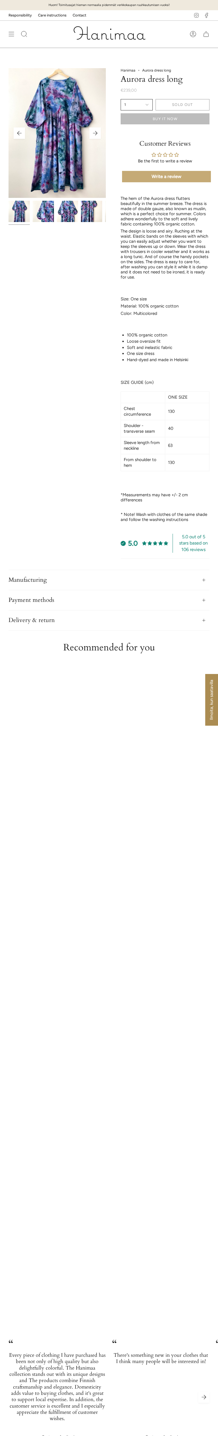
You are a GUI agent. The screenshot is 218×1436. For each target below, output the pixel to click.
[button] (24, 34)
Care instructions (52, 15)
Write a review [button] (166, 176)
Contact (79, 15)
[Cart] (206, 34)
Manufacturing (28, 580)
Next (95, 133)
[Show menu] (11, 34)
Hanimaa (128, 70)
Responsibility (20, 15)
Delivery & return (32, 620)
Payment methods (31, 600)
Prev (19, 133)
